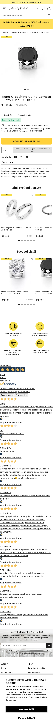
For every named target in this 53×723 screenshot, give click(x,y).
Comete (27, 115)
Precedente (7, 395)
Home (5, 32)
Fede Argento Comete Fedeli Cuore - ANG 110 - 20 (17, 229)
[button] (25, 89)
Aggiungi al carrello (26, 141)
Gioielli (35, 32)
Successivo (21, 395)
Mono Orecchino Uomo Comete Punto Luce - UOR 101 (14, 293)
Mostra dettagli (26, 718)
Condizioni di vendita (36, 668)
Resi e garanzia (34, 672)
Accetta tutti (26, 709)
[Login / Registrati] (37, 8)
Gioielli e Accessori (20, 32)
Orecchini (45, 32)
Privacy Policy (16, 651)
